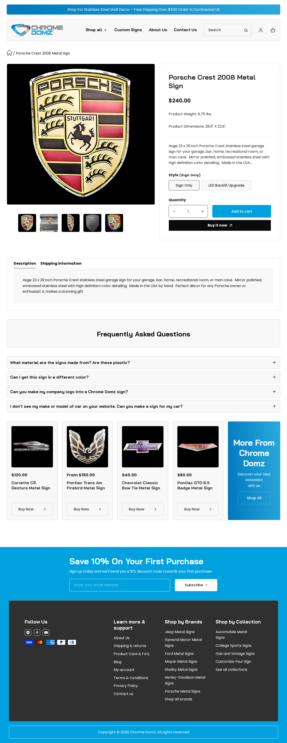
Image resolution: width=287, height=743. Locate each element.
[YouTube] (46, 633)
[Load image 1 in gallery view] (27, 223)
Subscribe (194, 585)
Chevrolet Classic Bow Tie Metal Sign (141, 485)
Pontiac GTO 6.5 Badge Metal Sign (195, 485)
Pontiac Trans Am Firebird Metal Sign (86, 485)
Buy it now (217, 225)
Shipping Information (61, 263)
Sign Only (184, 185)
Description (25, 263)
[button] (97, 29)
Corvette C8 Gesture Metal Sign (30, 485)
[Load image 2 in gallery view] (49, 223)
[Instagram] (28, 633)
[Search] (245, 30)
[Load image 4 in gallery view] (92, 223)
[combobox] (227, 30)
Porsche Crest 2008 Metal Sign (43, 53)
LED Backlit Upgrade (226, 185)
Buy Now (26, 509)
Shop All (254, 498)
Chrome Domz (143, 732)
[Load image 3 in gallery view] (71, 223)
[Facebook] (37, 633)
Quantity (177, 200)
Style (185, 175)
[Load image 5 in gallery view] (114, 223)
